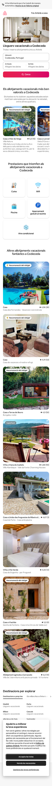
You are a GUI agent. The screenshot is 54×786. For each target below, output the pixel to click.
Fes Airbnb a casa (39, 13)
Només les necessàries (26, 763)
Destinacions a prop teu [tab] (13, 696)
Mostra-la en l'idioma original (27, 6)
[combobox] (26, 57)
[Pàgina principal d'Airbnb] (5, 13)
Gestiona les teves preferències (26, 770)
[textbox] (14, 66)
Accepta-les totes (26, 757)
